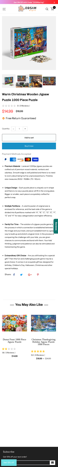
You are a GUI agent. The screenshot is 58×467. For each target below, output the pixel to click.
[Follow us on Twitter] (21, 275)
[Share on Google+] (30, 275)
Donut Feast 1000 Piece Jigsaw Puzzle (14, 340)
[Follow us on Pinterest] (38, 275)
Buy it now (29, 146)
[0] (52, 9)
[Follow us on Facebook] (14, 275)
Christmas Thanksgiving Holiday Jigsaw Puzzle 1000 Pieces (43, 342)
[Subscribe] (52, 462)
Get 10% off (9, 462)
